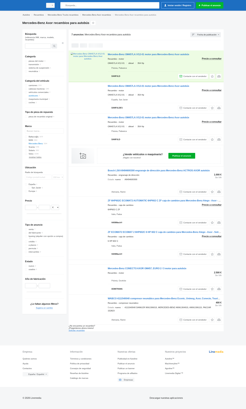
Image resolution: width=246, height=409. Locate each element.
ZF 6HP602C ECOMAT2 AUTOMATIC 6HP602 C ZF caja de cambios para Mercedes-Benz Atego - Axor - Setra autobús (171, 200)
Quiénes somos (30, 359)
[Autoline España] (33, 5)
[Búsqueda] (63, 5)
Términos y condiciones (80, 359)
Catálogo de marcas (79, 378)
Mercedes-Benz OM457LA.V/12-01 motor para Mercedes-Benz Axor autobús (148, 54)
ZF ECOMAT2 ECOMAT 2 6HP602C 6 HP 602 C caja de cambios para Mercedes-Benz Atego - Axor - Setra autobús (168, 232)
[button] (212, 76)
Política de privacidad (79, 363)
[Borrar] (63, 43)
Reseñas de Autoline (79, 373)
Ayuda (25, 363)
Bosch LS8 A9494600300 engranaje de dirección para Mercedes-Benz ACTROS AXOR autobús (159, 170)
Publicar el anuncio (181, 156)
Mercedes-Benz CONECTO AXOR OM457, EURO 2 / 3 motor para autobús (147, 268)
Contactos (27, 368)
